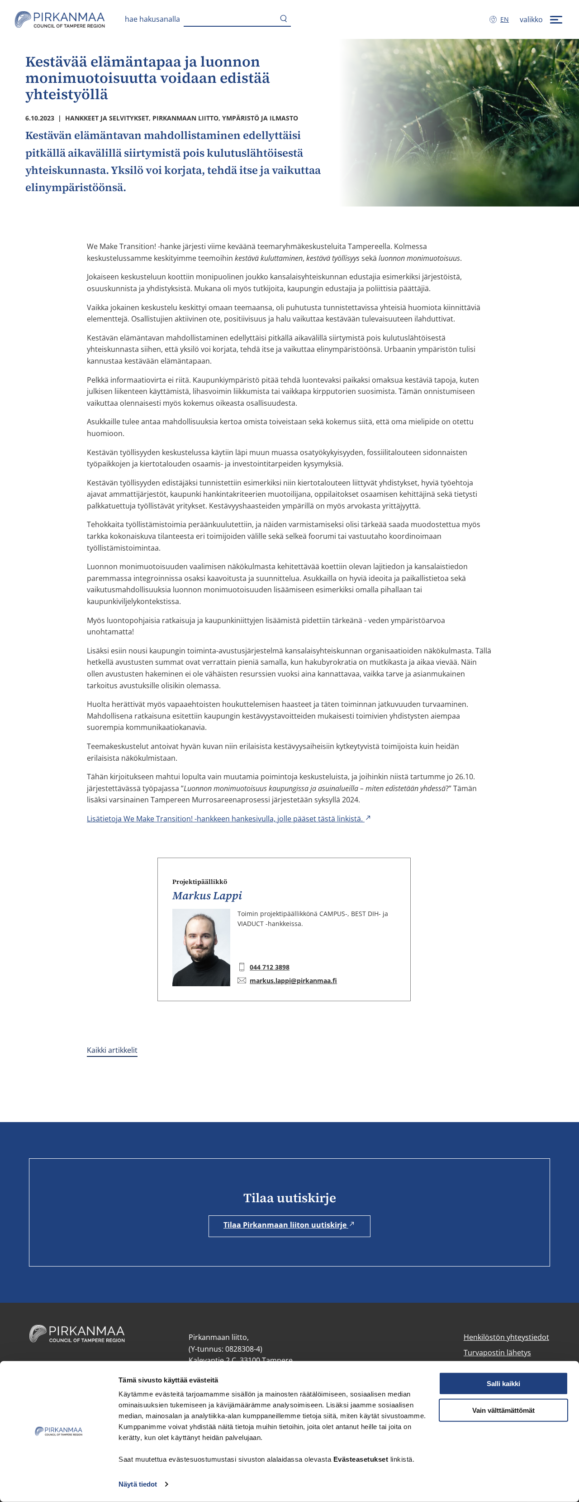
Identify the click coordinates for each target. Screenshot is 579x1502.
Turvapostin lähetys (497, 1353)
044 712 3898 (270, 967)
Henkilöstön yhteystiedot (506, 1337)
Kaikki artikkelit (112, 1050)
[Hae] (283, 19)
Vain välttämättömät (503, 1410)
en (506, 19)
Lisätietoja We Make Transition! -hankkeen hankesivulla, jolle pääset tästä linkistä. (226, 819)
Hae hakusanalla (152, 19)
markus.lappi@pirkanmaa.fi (293, 980)
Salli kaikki (503, 1383)
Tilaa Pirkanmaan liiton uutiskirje (285, 1225)
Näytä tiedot (138, 1484)
